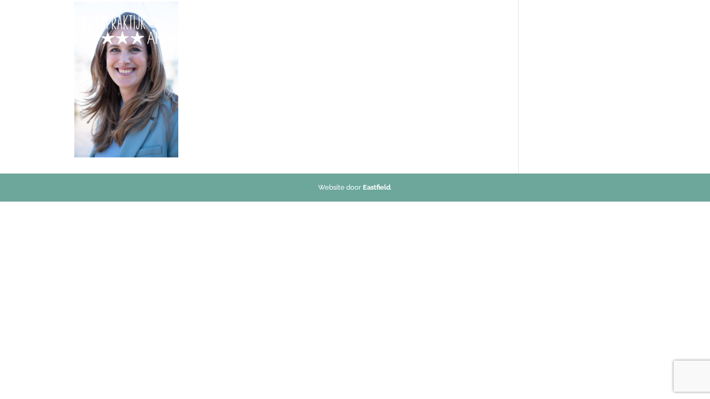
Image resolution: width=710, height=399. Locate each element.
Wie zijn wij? (496, 29)
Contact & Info (552, 29)
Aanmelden (617, 29)
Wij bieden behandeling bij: (410, 29)
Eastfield (376, 187)
